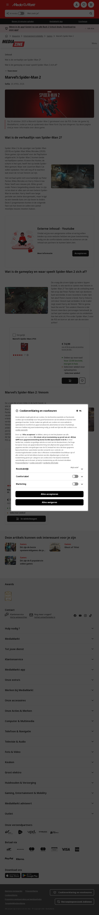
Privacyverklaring (21, 463)
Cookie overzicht (36, 463)
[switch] (75, 476)
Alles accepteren (49, 494)
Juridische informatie (50, 463)
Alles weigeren (49, 502)
